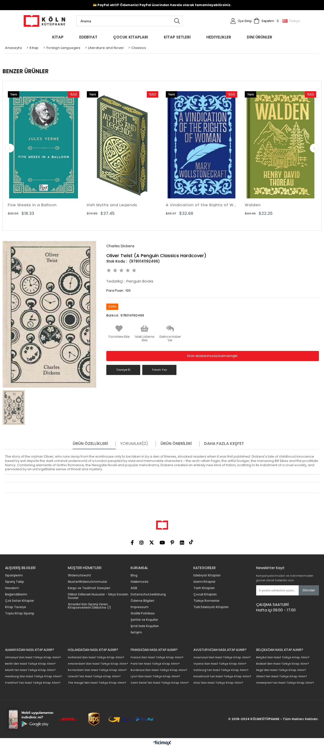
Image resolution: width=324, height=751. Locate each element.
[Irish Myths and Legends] (122, 144)
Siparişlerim (14, 575)
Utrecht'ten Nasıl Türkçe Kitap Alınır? (94, 676)
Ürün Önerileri (176, 443)
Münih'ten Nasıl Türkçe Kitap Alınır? (30, 670)
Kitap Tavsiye (15, 607)
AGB (134, 588)
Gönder (308, 590)
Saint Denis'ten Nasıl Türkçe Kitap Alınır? (160, 682)
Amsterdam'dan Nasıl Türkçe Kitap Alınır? (98, 663)
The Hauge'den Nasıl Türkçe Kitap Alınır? (97, 682)
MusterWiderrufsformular (87, 582)
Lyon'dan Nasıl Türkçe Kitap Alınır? (155, 676)
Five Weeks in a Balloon (32, 205)
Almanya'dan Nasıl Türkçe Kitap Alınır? (33, 657)
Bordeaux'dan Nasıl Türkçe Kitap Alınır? (159, 670)
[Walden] (280, 144)
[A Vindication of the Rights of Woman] (201, 144)
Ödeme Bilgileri (142, 601)
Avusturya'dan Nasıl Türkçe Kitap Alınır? (222, 657)
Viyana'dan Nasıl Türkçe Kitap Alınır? (220, 663)
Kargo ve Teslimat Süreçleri (89, 588)
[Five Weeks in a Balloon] (43, 144)
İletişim (136, 632)
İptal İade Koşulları (145, 626)
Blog (134, 575)
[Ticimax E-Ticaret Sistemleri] (162, 743)
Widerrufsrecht (79, 575)
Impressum (140, 607)
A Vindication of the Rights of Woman (201, 205)
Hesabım (12, 588)
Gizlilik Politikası (143, 613)
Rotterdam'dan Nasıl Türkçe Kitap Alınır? (97, 670)
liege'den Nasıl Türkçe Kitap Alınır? (281, 670)
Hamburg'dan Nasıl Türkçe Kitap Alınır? (33, 676)
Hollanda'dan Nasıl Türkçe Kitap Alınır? (96, 657)
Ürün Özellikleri (90, 443)
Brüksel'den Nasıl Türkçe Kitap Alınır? (282, 663)
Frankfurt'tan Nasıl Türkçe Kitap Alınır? (32, 682)
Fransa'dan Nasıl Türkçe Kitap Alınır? (157, 657)
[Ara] (177, 21)
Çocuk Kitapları (205, 594)
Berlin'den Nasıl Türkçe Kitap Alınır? (30, 663)
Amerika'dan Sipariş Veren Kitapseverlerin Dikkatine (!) (89, 606)
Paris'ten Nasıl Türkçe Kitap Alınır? (155, 663)
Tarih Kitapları (204, 588)
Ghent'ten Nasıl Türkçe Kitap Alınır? (281, 676)
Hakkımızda (139, 582)
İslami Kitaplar (204, 582)
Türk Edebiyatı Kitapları (211, 607)
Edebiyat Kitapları (206, 575)
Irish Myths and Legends (112, 205)
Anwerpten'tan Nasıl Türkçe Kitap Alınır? (285, 682)
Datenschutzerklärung (148, 594)
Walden (253, 205)
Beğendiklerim (16, 594)
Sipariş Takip (14, 582)
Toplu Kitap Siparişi (19, 613)
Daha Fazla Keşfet (224, 443)
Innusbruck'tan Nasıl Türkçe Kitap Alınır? (222, 676)
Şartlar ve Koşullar (144, 620)
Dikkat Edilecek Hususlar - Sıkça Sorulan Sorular (98, 596)
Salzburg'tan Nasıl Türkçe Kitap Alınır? (221, 670)
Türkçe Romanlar (206, 601)
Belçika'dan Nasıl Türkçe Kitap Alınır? (283, 657)
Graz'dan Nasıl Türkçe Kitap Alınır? (218, 682)
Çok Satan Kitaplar (19, 601)
